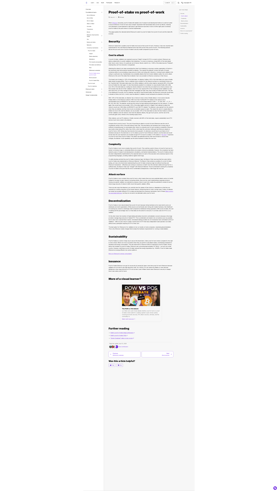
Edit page (121, 17)
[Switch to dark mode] (178, 2)
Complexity (183, 18)
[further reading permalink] (108, 328)
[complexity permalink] (108, 144)
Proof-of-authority (92, 86)
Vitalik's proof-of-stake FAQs (119, 335)
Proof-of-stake (91, 50)
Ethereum (115, 23)
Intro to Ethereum (91, 15)
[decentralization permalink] (108, 200)
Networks (89, 45)
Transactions (90, 29)
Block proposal (92, 77)
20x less (164, 134)
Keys (90, 67)
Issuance (182, 28)
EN (187, 2)
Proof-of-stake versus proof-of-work (94, 74)
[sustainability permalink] (108, 236)
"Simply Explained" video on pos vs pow (122, 338)
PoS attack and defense (95, 64)
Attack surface (184, 21)
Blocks (88, 32)
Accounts (89, 26)
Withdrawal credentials (94, 70)
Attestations (92, 59)
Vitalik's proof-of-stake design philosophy (122, 332)
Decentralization (184, 23)
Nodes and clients (91, 42)
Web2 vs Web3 (90, 23)
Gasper (91, 53)
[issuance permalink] (108, 261)
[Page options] (116, 17)
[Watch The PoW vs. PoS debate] (141, 295)
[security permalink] (108, 41)
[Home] (86, 2)
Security (182, 13)
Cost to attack (184, 16)
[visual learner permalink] (108, 278)
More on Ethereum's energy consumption (120, 253)
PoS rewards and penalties (95, 62)
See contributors (123, 346)
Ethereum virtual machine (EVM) (93, 35)
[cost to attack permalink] (108, 55)
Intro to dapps (90, 20)
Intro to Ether (90, 18)
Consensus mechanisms (92, 47)
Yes (113, 365)
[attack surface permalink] (108, 174)
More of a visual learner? (186, 30)
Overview (88, 9)
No (121, 365)
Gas (88, 39)
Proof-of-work (91, 83)
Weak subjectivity (93, 56)
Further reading (184, 33)
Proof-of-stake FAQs (94, 80)
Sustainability (183, 26)
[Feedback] (275, 488)
